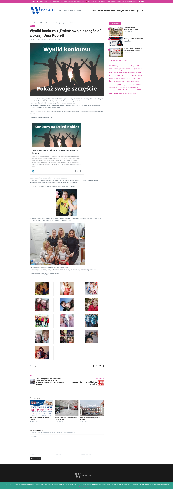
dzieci (123, 68)
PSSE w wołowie (124, 90)
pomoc (126, 85)
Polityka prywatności (89, 486)
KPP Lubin (127, 76)
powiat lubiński (135, 84)
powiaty (111, 90)
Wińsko (100, 10)
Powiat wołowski (132, 87)
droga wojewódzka (113, 68)
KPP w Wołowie (114, 79)
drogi (120, 68)
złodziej (125, 93)
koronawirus (116, 75)
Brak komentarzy (42, 39)
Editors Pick (129, 68)
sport (139, 90)
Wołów (120, 93)
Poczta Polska (112, 85)
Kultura (107, 10)
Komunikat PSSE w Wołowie (130, 72)
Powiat (127, 10)
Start (94, 10)
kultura (128, 78)
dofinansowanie (123, 66)
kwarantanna (136, 78)
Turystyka (120, 10)
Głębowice (136, 70)
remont (134, 90)
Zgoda (81, 486)
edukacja (135, 68)
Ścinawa (130, 93)
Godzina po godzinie (115, 60)
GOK (118, 70)
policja (120, 84)
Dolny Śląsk (135, 10)
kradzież (123, 78)
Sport (113, 10)
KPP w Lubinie (136, 76)
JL (33, 39)
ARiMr (111, 66)
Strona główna (34, 23)
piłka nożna (135, 81)
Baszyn (116, 66)
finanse (140, 68)
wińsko (113, 93)
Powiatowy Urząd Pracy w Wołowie (117, 87)
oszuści (123, 81)
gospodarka (124, 70)
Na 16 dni (124, 60)
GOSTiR (131, 70)
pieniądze (129, 81)
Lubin (112, 81)
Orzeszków (118, 81)
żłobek (134, 93)
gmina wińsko (113, 70)
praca (116, 90)
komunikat (113, 72)
